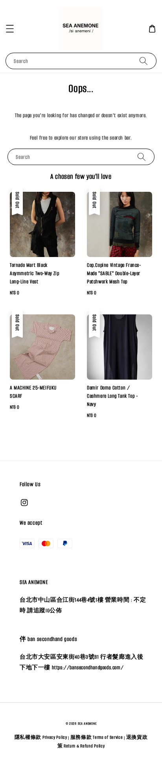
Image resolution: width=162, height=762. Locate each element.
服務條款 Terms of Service (96, 737)
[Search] (143, 60)
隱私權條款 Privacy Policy (41, 737)
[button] (9, 28)
